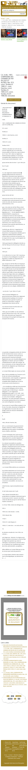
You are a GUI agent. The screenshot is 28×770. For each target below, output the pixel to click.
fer (15, 698)
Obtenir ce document (14, 100)
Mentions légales (18, 755)
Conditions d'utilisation (11, 756)
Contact (10, 755)
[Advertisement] (14, 58)
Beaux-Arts (8, 742)
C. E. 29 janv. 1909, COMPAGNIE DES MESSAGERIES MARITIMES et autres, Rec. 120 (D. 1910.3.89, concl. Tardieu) (15, 674)
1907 (12, 696)
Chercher (22, 13)
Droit (7, 18)
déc (8, 696)
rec (19, 698)
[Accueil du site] (14, 2)
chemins (10, 698)
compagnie (18, 696)
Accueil (3, 18)
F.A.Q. (5, 755)
